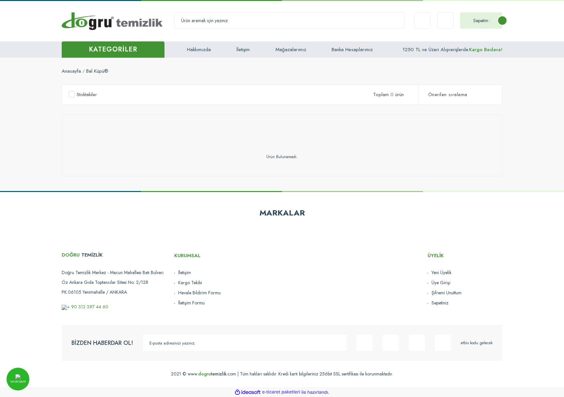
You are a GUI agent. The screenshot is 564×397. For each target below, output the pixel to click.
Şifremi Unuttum (446, 292)
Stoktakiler (87, 94)
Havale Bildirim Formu (199, 292)
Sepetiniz (439, 303)
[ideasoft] (248, 392)
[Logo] (112, 21)
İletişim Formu (191, 303)
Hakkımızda (199, 49)
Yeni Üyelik (441, 272)
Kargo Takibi (190, 282)
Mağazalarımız (290, 49)
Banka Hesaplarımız (352, 49)
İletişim (243, 49)
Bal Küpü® (97, 71)
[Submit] (338, 343)
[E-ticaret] (281, 392)
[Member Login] (445, 20)
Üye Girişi (440, 282)
